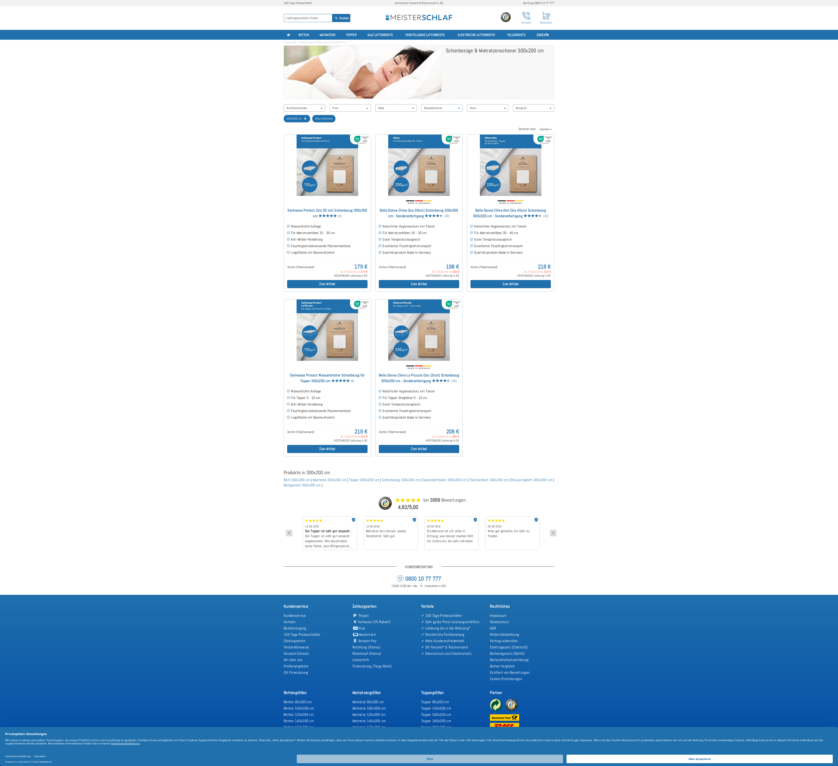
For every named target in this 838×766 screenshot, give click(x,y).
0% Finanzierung (296, 672)
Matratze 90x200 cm (368, 701)
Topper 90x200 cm (435, 701)
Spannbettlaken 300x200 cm (445, 479)
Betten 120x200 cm (299, 714)
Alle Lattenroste (380, 35)
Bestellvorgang (295, 628)
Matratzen (327, 35)
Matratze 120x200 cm (369, 714)
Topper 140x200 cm (436, 708)
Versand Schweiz (296, 653)
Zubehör (543, 35)
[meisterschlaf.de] (419, 14)
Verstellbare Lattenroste (425, 35)
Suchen (344, 18)
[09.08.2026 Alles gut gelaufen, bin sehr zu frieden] (466, 517)
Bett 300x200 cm (297, 479)
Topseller (544, 129)
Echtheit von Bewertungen (510, 672)
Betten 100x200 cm (299, 708)
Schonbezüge (290, 42)
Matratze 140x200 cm (369, 720)
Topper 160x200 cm (436, 714)
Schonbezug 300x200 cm (401, 479)
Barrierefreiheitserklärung (509, 659)
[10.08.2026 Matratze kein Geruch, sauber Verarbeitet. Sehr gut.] (344, 517)
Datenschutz (499, 621)
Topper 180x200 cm (436, 720)
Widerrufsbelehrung (504, 634)
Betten (304, 35)
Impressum (498, 615)
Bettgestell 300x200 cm (302, 485)
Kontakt (290, 621)
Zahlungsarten (294, 640)
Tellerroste (516, 35)
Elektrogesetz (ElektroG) (509, 647)
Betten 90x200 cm (298, 701)
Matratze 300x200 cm (329, 479)
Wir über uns (293, 659)
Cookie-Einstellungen (506, 678)
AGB (493, 628)
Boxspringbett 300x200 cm (531, 479)
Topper (351, 35)
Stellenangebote (296, 666)
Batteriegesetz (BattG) (507, 653)
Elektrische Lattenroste (476, 35)
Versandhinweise (296, 647)
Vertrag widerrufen (504, 640)
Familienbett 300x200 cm (488, 479)
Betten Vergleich (502, 666)
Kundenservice (295, 615)
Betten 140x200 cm (299, 720)
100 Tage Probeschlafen (302, 634)
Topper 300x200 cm (364, 479)
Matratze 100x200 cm (369, 708)
